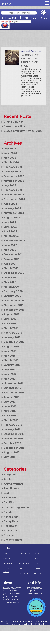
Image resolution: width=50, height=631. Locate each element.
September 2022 (14, 240)
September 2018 (14, 341)
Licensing (7, 563)
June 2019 (10, 318)
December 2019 (14, 300)
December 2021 (14, 254)
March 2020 (11, 286)
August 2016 (11, 397)
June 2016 (10, 406)
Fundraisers (11, 516)
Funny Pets (11, 521)
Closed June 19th (14, 126)
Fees (21, 568)
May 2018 (10, 355)
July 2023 (10, 222)
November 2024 (14, 194)
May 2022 (10, 249)
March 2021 (11, 268)
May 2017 (10, 378)
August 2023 (12, 217)
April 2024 (10, 203)
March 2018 (11, 360)
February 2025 (13, 189)
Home (5, 553)
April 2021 (10, 263)
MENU (6, 3)
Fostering (23, 573)
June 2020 (10, 277)
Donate (44, 18)
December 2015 (14, 433)
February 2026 (13, 166)
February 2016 (13, 424)
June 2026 (10, 153)
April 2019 (10, 323)
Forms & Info (24, 553)
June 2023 (10, 226)
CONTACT (38, 553)
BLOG (36, 563)
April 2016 (10, 415)
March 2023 (11, 236)
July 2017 (9, 369)
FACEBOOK (38, 568)
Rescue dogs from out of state (29, 62)
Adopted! (10, 474)
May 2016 (10, 410)
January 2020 (12, 295)
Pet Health (10, 525)
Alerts (7, 479)
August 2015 (11, 452)
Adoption (7, 558)
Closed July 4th (13, 121)
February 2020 (13, 291)
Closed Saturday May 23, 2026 (23, 130)
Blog (7, 492)
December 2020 (14, 272)
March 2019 (11, 328)
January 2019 (12, 337)
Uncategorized (13, 539)
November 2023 (14, 212)
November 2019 (14, 305)
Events (8, 512)
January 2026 (12, 171)
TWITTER (37, 573)
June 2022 (10, 245)
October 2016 (12, 387)
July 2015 (10, 456)
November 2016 (14, 383)
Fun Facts (10, 497)
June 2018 (10, 351)
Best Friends (12, 488)
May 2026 (10, 157)
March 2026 (11, 162)
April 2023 (10, 231)
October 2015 (12, 443)
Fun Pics (9, 502)
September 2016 (14, 392)
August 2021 (11, 259)
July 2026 (10, 148)
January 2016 (12, 429)
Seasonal (9, 535)
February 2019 (13, 332)
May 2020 (10, 282)
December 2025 (14, 176)
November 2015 (14, 438)
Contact (34, 18)
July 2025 (10, 185)
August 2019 (11, 314)
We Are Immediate (34, 624)
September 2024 (14, 199)
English (14, 22)
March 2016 (11, 420)
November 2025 (14, 180)
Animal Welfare (13, 483)
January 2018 (12, 364)
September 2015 (14, 447)
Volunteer (23, 558)
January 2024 (12, 208)
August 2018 (11, 346)
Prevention (11, 530)
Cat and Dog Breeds (16, 507)
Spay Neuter (24, 563)
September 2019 (14, 309)
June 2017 (10, 374)
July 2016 (10, 401)
